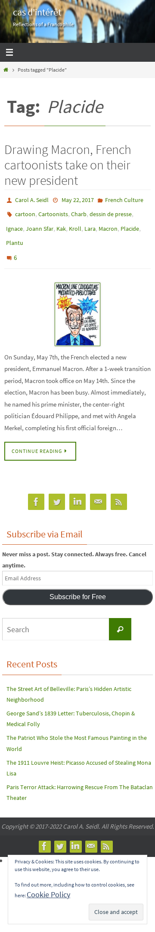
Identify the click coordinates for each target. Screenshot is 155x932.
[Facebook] (36, 491)
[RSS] (119, 491)
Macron (108, 224)
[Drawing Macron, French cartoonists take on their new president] (77, 303)
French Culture (124, 199)
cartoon (25, 212)
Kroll (75, 224)
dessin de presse (111, 212)
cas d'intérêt (37, 12)
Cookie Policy (48, 894)
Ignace (14, 224)
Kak (61, 224)
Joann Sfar (39, 224)
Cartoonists (53, 212)
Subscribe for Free (78, 586)
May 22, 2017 (78, 199)
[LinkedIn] (77, 491)
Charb (79, 212)
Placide (130, 224)
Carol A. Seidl (32, 199)
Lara (90, 224)
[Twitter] (57, 491)
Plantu (14, 237)
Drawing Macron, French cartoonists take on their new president (67, 164)
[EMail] (98, 491)
